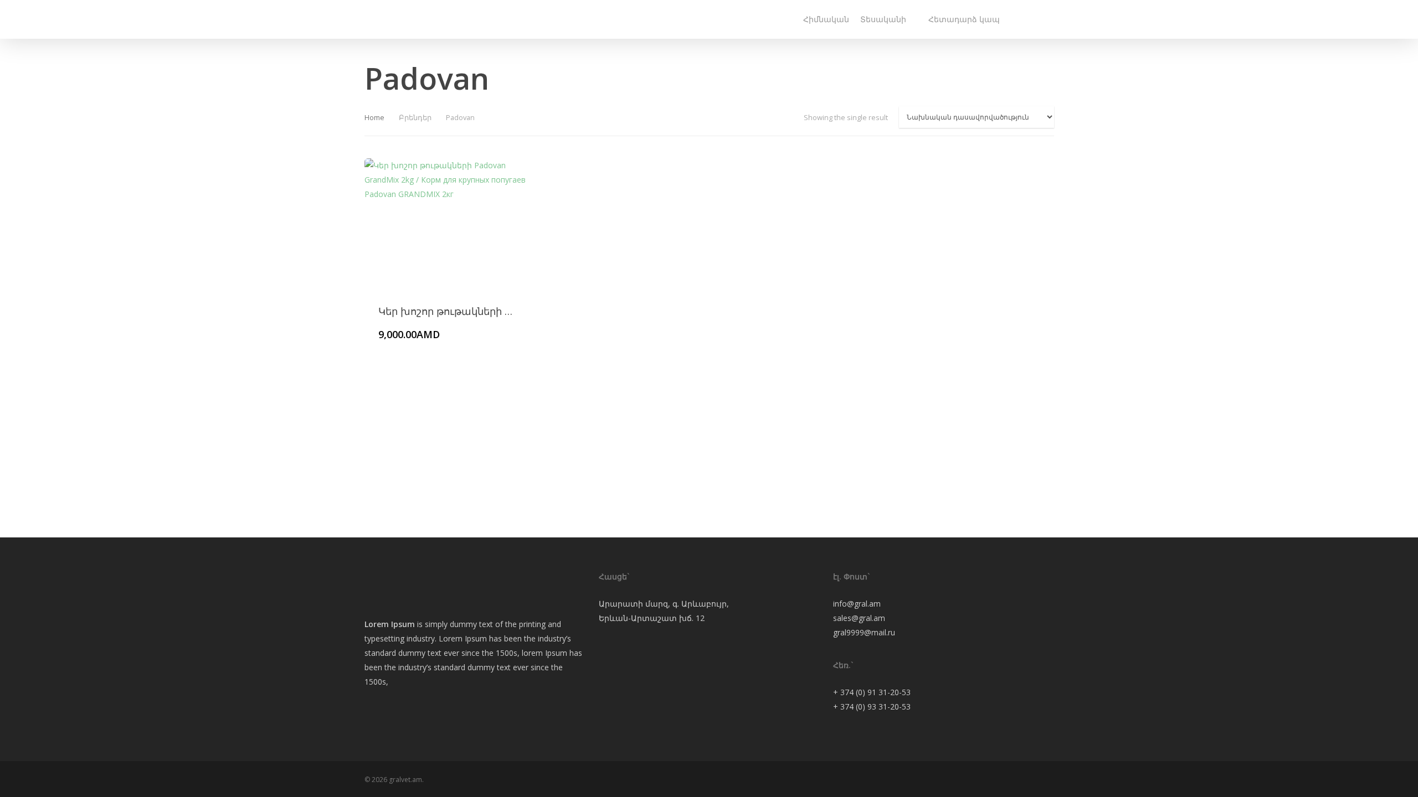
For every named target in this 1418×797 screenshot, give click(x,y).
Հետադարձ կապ (964, 19)
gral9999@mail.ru (864, 632)
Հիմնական (826, 19)
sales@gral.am (859, 618)
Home (374, 117)
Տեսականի (883, 19)
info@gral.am (857, 603)
